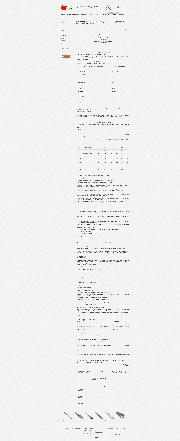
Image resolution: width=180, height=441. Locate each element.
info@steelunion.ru (87, 435)
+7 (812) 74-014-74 (87, 433)
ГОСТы (101, 428)
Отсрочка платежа (105, 14)
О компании (84, 14)
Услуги (69, 14)
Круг (62, 38)
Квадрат (63, 35)
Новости (91, 14)
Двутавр (63, 45)
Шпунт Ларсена (65, 51)
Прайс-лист (115, 14)
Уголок (63, 25)
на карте (96, 437)
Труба (85, 420)
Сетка (63, 32)
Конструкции (75, 14)
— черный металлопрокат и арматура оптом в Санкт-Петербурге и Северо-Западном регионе (87, 6)
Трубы (62, 30)
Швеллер (63, 22)
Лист (62, 27)
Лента (63, 40)
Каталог (63, 14)
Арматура (63, 19)
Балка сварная (64, 48)
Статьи (97, 14)
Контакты (121, 14)
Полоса (63, 43)
